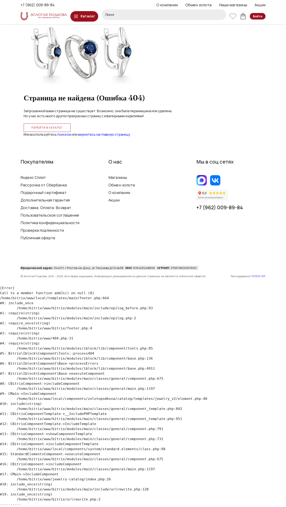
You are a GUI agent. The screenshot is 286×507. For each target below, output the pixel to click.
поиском (64, 134)
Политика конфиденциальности (50, 222)
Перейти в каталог (47, 127)
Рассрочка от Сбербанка (44, 184)
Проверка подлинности (42, 230)
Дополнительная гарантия (45, 200)
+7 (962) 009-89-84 (38, 4)
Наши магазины (233, 4)
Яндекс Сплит (33, 177)
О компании (167, 4)
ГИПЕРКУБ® (257, 276)
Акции (260, 4)
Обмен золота (198, 4)
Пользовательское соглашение (50, 215)
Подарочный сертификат (44, 192)
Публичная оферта (38, 237)
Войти (257, 16)
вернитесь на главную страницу (104, 134)
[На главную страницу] (44, 16)
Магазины (117, 177)
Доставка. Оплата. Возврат (46, 207)
